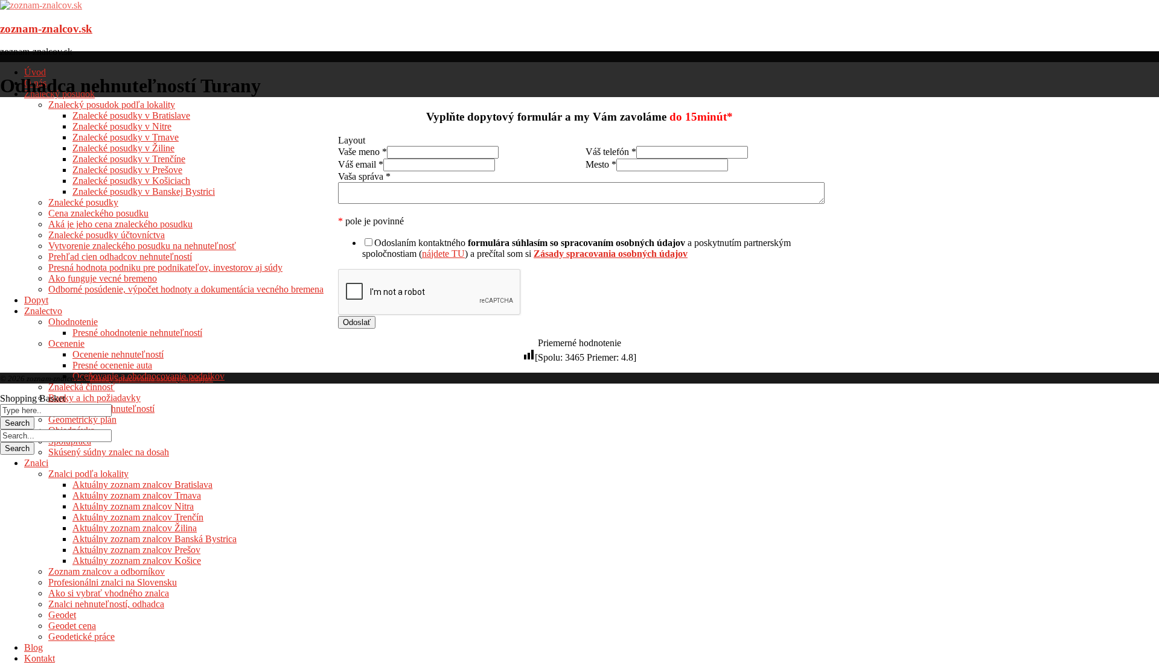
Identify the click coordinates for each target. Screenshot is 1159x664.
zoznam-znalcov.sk (46, 28)
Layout (351, 140)
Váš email (360, 164)
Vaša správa (364, 176)
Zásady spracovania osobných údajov (151, 378)
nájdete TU (443, 253)
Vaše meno (362, 152)
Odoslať (357, 322)
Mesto (601, 164)
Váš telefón (611, 152)
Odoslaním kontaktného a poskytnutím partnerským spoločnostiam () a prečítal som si (576, 248)
